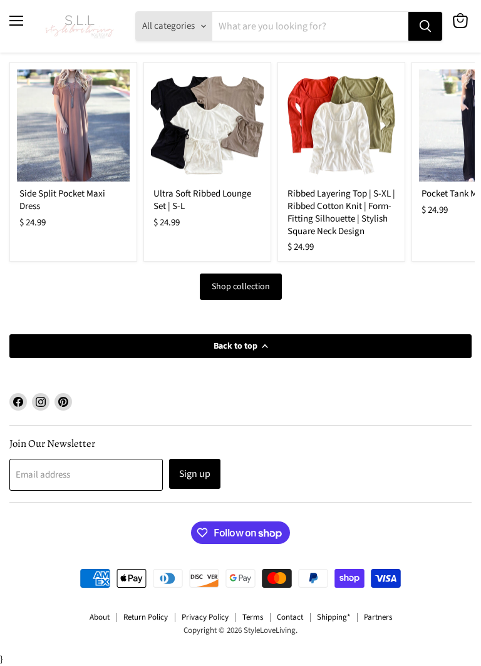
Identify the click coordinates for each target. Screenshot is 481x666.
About (100, 617)
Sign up (194, 474)
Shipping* (333, 617)
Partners (378, 617)
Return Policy (145, 617)
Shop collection (241, 286)
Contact (290, 617)
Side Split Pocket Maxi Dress (62, 200)
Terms (252, 617)
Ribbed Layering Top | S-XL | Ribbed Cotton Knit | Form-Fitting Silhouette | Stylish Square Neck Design (341, 212)
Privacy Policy (205, 617)
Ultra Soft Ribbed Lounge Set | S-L (202, 200)
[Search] (425, 26)
